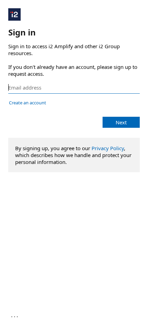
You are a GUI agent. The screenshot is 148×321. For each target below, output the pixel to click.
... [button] (15, 315)
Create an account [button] (27, 103)
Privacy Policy (108, 148)
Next (121, 122)
